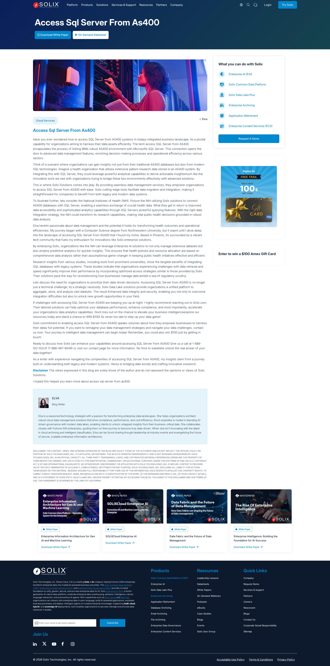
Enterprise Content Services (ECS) (251, 126)
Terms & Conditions (261, 659)
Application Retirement (243, 115)
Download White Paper (54, 34)
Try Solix (287, 5)
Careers (248, 601)
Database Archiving (161, 607)
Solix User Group (206, 631)
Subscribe (112, 622)
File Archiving (158, 619)
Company (176, 5)
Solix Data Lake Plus (242, 95)
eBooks (201, 607)
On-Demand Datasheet (92, 34)
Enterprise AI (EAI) (240, 74)
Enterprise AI (158, 584)
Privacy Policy (286, 659)
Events (200, 625)
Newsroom (249, 607)
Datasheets (203, 584)
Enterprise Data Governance (166, 625)
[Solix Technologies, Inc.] (46, 5)
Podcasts (202, 601)
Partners (161, 5)
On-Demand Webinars (209, 596)
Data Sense (110, 597)
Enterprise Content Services (166, 631)
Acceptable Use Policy (230, 659)
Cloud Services (45, 120)
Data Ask (124, 597)
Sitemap (248, 631)
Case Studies (204, 613)
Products (87, 5)
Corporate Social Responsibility (260, 625)
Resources (146, 5)
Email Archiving (159, 613)
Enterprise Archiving (242, 105)
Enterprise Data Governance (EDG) (94, 588)
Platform (72, 5)
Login (267, 5)
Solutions (102, 5)
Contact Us (249, 619)
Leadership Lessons (208, 578)
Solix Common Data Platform (247, 84)
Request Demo (251, 584)
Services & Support (124, 5)
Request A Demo (249, 138)
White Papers (204, 589)
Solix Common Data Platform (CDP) (169, 578)
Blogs (200, 619)
